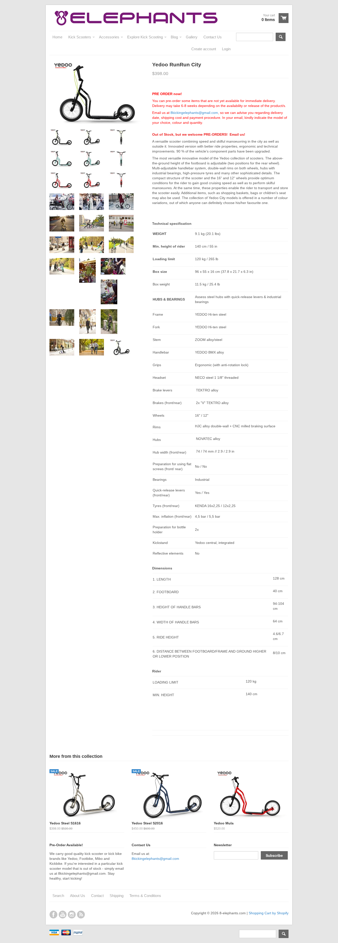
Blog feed (81, 914)
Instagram (72, 914)
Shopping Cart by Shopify (269, 913)
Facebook (53, 914)
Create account (203, 49)
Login (226, 49)
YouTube (63, 914)
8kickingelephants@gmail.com (194, 113)
